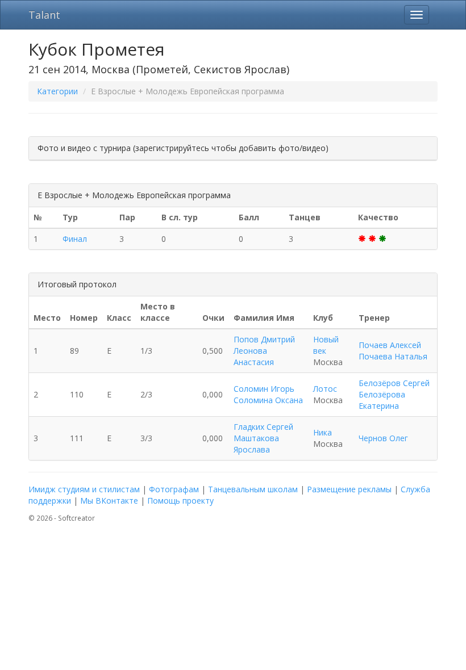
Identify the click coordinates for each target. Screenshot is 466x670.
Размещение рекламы (349, 489)
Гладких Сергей (263, 426)
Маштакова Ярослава (256, 444)
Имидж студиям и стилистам (84, 489)
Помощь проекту (180, 500)
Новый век (326, 345)
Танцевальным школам (253, 489)
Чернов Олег (383, 438)
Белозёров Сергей (394, 383)
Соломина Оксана (268, 400)
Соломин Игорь (264, 388)
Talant (44, 15)
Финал (75, 238)
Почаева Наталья (393, 356)
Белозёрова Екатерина (382, 400)
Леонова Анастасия (254, 356)
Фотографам (174, 489)
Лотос (325, 388)
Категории (57, 91)
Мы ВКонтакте (109, 500)
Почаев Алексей (390, 345)
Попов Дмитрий (264, 339)
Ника (322, 432)
